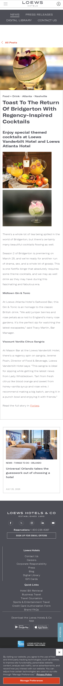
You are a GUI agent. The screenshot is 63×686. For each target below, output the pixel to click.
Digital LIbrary (19, 20)
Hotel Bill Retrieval (31, 590)
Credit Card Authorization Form (31, 606)
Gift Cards (31, 579)
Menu (5, 4)
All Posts (11, 42)
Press (31, 567)
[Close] (59, 652)
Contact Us (47, 20)
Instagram (31, 523)
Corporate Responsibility (31, 564)
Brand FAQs (31, 609)
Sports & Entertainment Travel (31, 602)
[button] (31, 550)
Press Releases (39, 14)
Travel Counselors (31, 598)
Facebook (10, 523)
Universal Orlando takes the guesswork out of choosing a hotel (28, 473)
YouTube (53, 523)
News (14, 14)
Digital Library (31, 575)
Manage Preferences (31, 680)
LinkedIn (42, 523)
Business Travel (31, 594)
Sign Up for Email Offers (31, 535)
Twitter (21, 523)
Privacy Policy (44, 674)
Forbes (34, 405)
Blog (31, 571)
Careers (31, 560)
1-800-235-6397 (39, 530)
